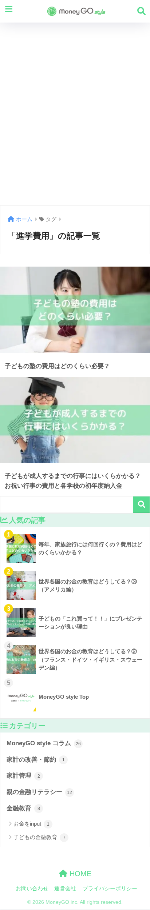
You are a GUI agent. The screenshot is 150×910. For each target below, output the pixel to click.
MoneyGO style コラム (44, 743)
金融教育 (23, 808)
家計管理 (23, 775)
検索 (141, 504)
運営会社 (65, 888)
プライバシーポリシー (110, 888)
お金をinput (31, 824)
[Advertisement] (75, 114)
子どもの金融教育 (39, 837)
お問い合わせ (32, 888)
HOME (79, 874)
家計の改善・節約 (36, 759)
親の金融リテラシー (39, 792)
